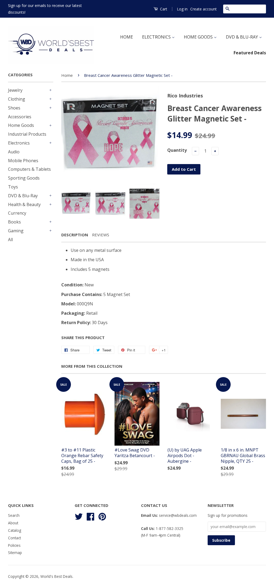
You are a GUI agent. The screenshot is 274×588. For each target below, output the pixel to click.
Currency (17, 213)
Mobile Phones (23, 161)
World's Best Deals (56, 576)
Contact (14, 537)
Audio (14, 152)
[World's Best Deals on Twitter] (79, 515)
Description (74, 234)
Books (14, 222)
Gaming (16, 231)
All (10, 239)
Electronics (19, 143)
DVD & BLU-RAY (242, 37)
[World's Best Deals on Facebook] (90, 515)
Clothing (16, 99)
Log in (182, 9)
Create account (203, 9)
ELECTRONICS (157, 37)
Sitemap (15, 552)
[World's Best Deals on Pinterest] (102, 515)
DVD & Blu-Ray (23, 196)
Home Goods (21, 125)
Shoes (14, 108)
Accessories (19, 117)
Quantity (177, 150)
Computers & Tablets (29, 169)
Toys (13, 187)
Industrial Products (27, 134)
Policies (14, 545)
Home (67, 75)
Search (14, 515)
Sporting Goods (24, 178)
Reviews (100, 234)
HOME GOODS (199, 37)
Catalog (14, 530)
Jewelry (15, 90)
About (13, 522)
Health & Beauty (24, 204)
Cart (163, 9)
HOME (126, 37)
